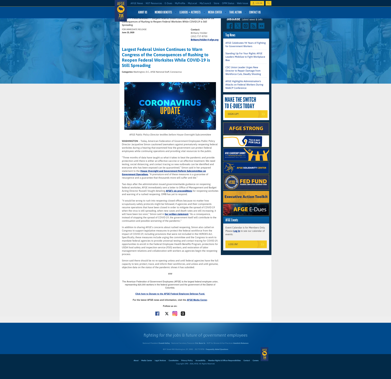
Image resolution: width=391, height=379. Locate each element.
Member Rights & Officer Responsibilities (224, 360)
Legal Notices (160, 360)
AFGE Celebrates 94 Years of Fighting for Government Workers (245, 44)
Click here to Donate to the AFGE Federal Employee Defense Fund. (170, 293)
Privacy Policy (187, 360)
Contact (246, 360)
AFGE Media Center (197, 299)
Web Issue (242, 3)
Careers (256, 360)
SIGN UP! (233, 114)
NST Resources (154, 3)
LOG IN (259, 3)
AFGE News (137, 3)
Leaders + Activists (190, 12)
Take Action (235, 12)
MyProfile (180, 3)
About (136, 360)
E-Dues (168, 3)
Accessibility (200, 360)
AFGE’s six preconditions (179, 190)
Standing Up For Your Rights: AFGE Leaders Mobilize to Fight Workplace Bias (245, 56)
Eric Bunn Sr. (200, 343)
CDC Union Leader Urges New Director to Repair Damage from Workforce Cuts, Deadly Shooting (243, 70)
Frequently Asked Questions (217, 349)
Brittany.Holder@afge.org (205, 39)
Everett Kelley (164, 343)
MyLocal (192, 3)
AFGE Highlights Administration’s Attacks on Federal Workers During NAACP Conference (244, 84)
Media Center (215, 12)
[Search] (268, 3)
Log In (236, 230)
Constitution (174, 360)
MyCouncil (205, 3)
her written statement (176, 214)
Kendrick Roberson (240, 343)
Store (216, 3)
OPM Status (228, 3)
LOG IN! (233, 244)
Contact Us (255, 12)
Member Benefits (163, 12)
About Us (142, 12)
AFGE (264, 354)
